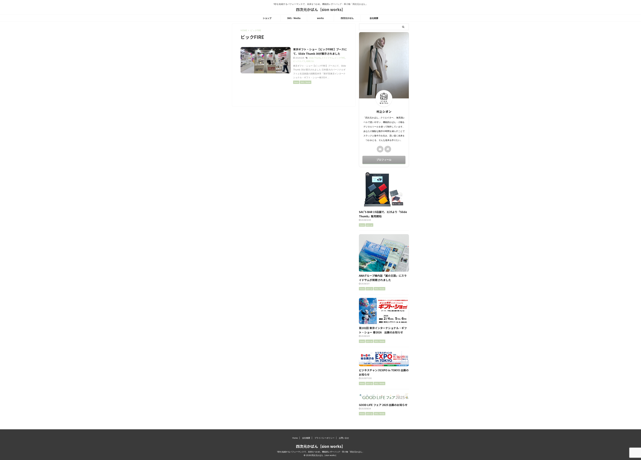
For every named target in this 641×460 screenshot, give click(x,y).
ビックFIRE (340, 58)
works (320, 18)
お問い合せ (344, 438)
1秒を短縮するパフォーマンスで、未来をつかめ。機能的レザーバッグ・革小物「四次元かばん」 (320, 451)
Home (295, 438)
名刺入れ (310, 61)
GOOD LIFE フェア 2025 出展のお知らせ (383, 405)
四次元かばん (347, 18)
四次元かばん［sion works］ (320, 9)
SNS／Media (293, 18)
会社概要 (374, 18)
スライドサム (328, 58)
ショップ (267, 18)
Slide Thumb (315, 58)
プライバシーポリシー (324, 438)
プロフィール (383, 159)
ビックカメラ (299, 61)
